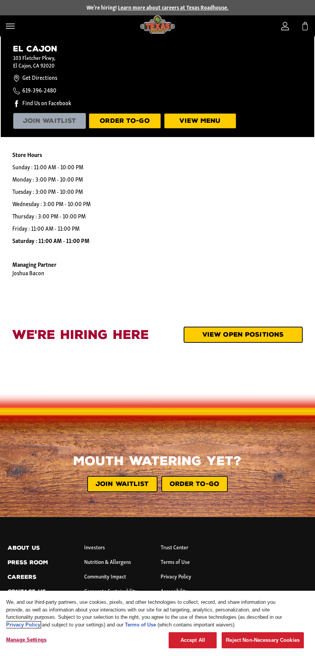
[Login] (285, 26)
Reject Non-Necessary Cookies (263, 640)
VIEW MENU (199, 120)
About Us (24, 548)
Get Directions (39, 78)
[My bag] (305, 26)
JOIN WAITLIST (49, 120)
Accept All (193, 640)
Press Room (28, 562)
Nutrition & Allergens (107, 562)
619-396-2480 (39, 91)
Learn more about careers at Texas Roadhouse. (173, 8)
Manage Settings (26, 640)
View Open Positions (243, 334)
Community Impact (105, 577)
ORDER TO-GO (124, 120)
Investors (94, 548)
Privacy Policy (176, 577)
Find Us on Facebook (46, 104)
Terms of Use (175, 562)
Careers (22, 577)
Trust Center (174, 548)
